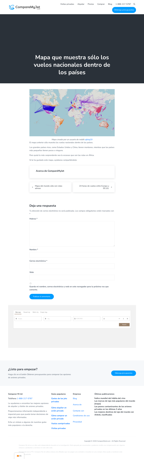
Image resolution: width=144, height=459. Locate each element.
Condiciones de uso (81, 415)
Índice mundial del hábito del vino (109, 398)
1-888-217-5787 (24, 398)
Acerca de (77, 404)
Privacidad (77, 421)
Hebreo (33, 218)
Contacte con (78, 410)
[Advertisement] (72, 30)
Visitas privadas (58, 428)
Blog (75, 398)
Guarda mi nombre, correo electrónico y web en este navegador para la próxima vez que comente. (69, 288)
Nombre (33, 249)
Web (31, 272)
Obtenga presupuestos (123, 373)
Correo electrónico (38, 261)
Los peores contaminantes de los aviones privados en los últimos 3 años (113, 408)
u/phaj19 (88, 139)
